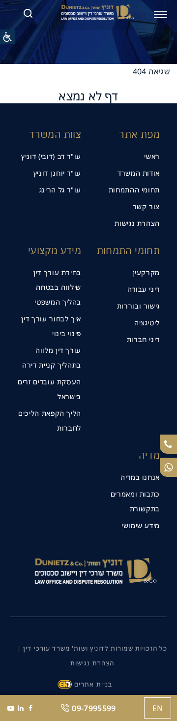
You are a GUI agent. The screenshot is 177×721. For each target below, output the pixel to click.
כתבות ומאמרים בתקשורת (135, 501)
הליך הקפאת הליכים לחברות (49, 420)
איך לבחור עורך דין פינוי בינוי (51, 326)
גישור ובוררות (138, 306)
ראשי (152, 156)
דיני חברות (143, 339)
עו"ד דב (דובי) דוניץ (51, 156)
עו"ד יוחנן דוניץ (57, 173)
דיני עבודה (143, 289)
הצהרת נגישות (137, 223)
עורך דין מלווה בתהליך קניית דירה (51, 357)
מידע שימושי (140, 525)
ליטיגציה (147, 322)
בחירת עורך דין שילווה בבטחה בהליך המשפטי (57, 287)
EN (157, 708)
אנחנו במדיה (140, 477)
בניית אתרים (93, 684)
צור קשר (146, 206)
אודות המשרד (139, 173)
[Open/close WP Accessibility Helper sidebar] (7, 37)
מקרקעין (146, 272)
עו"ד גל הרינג (60, 189)
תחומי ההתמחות (134, 189)
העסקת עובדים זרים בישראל (49, 389)
